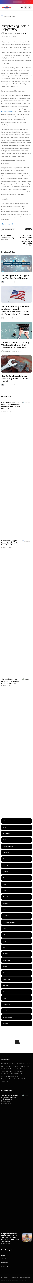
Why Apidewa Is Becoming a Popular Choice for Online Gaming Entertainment (10, 1098)
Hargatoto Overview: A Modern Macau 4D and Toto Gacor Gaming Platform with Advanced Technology (10, 1237)
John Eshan (8, 33)
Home (3, 1255)
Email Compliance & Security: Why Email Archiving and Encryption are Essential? (15, 345)
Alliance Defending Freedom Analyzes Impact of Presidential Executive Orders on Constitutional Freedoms (15, 310)
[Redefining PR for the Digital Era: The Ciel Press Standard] (16, 263)
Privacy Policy (5, 1266)
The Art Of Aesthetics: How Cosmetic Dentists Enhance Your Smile (10, 681)
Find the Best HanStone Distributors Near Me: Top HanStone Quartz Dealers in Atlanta (10, 405)
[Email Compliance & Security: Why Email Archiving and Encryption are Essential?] (16, 330)
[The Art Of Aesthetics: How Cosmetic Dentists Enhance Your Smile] (27, 746)
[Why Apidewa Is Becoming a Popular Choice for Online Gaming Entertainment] (27, 1162)
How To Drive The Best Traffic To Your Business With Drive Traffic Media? (26, 241)
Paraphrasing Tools (8, 229)
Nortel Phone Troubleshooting (7, 237)
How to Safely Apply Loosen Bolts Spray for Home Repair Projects (15, 379)
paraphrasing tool (6, 111)
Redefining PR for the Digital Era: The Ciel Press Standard (15, 277)
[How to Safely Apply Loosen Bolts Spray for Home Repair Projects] (16, 363)
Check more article (7, 224)
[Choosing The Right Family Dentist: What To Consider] (16, 1048)
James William (8, 282)
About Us (4, 1259)
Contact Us (4, 1262)
